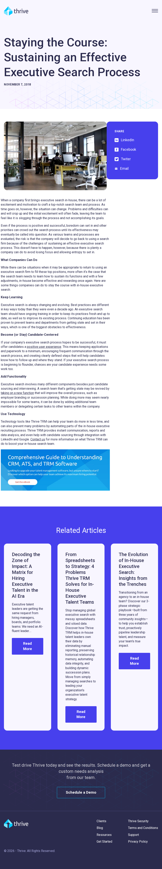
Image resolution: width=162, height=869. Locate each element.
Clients (101, 821)
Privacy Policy (138, 841)
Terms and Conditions (143, 828)
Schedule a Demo (81, 792)
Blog (100, 828)
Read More (27, 646)
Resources (104, 835)
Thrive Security (138, 821)
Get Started (104, 841)
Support (133, 835)
